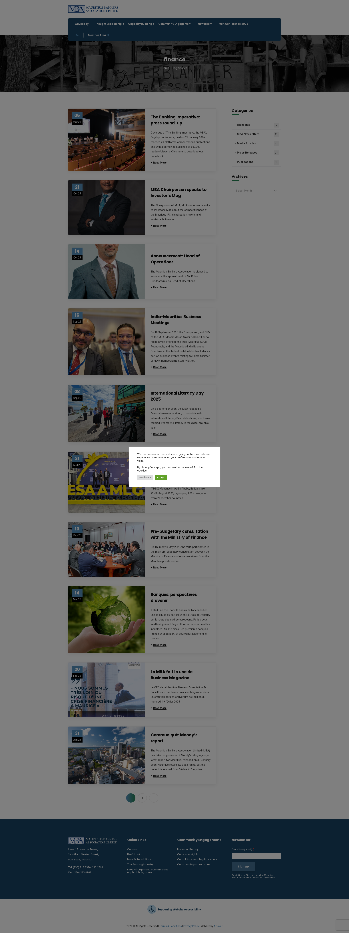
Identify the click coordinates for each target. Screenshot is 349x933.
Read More (145, 477)
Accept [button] (161, 477)
